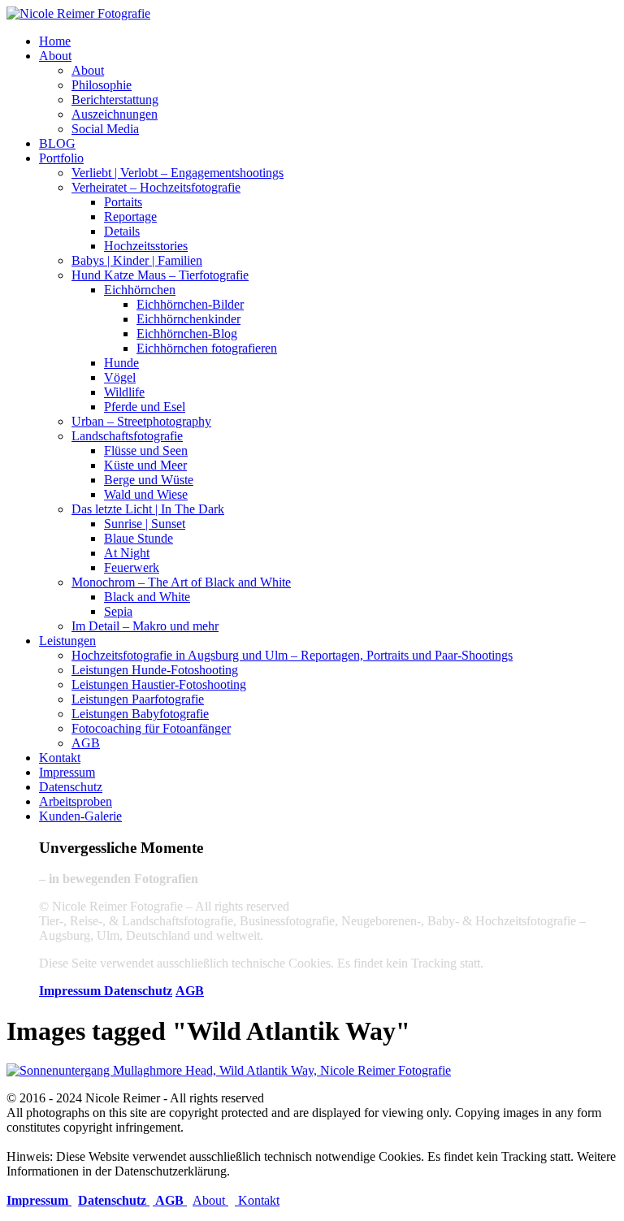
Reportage (130, 216)
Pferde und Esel (144, 406)
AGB (86, 743)
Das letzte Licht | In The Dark (148, 509)
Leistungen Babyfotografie (140, 714)
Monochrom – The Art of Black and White (181, 582)
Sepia (118, 611)
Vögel (120, 377)
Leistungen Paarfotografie (138, 699)
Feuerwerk (131, 567)
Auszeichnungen (115, 114)
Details (122, 231)
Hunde (121, 363)
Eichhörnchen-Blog (186, 333)
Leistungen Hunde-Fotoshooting (155, 670)
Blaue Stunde (138, 538)
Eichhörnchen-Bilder (190, 304)
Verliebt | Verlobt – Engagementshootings (178, 173)
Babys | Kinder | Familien (137, 260)
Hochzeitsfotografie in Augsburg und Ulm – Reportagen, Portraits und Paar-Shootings (292, 655)
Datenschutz (70, 787)
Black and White (147, 597)
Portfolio (61, 158)
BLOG (57, 143)
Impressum (67, 772)
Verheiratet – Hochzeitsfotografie (156, 187)
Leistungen (67, 640)
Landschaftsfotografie (127, 436)
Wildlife (124, 392)
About (55, 56)
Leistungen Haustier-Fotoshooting (159, 684)
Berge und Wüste (148, 480)
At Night (127, 553)
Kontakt (59, 757)
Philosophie (102, 85)
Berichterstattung (115, 99)
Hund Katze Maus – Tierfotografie (160, 275)
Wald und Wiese (146, 494)
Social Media (105, 129)
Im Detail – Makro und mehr (145, 626)
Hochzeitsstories (146, 246)
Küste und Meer (145, 465)
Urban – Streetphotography (141, 421)
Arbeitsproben (75, 801)
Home (55, 41)
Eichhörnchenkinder (188, 319)
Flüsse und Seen (146, 450)
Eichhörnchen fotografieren (206, 348)
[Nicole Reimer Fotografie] (78, 13)
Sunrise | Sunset (144, 523)
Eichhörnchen (140, 290)
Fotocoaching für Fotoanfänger (151, 728)
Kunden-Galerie (80, 816)
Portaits (123, 202)
